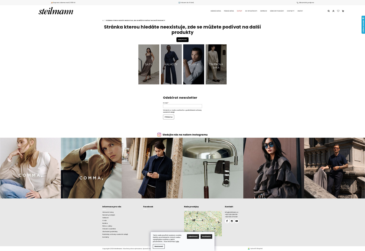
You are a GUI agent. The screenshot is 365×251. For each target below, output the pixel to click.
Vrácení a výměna (109, 229)
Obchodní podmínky (110, 231)
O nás (104, 220)
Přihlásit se (169, 117)
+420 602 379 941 (231, 217)
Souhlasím (206, 236)
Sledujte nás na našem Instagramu (185, 134)
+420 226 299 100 (231, 214)
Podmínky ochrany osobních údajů (115, 234)
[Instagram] (232, 221)
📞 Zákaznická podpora (305, 3)
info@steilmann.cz (231, 212)
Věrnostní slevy (108, 212)
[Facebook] (227, 221)
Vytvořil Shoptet (256, 248)
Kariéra (105, 223)
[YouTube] (236, 221)
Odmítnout (193, 236)
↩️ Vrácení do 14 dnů (186, 3)
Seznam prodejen (108, 215)
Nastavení (158, 246)
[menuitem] (215, 11)
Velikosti (105, 218)
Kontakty (105, 237)
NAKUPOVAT (182, 40)
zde (177, 241)
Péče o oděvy (107, 226)
